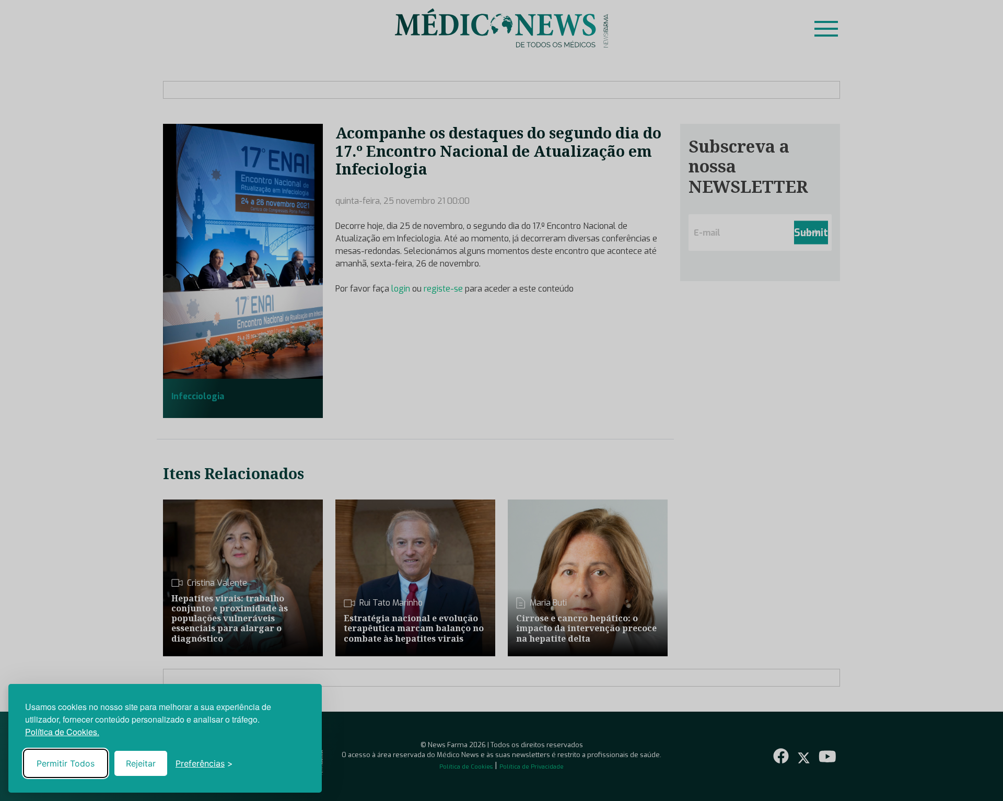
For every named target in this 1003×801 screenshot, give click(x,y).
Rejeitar (141, 763)
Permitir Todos (66, 763)
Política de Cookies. (62, 732)
